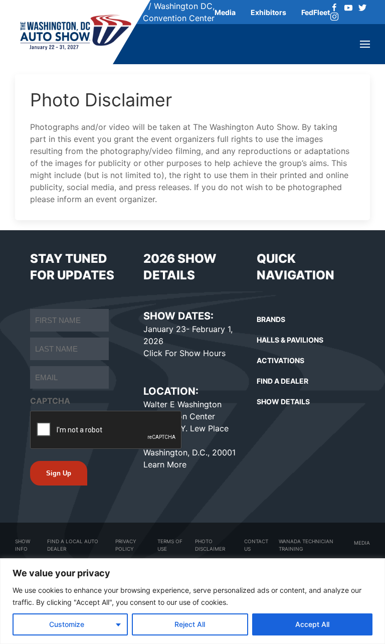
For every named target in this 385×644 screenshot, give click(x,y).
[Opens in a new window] (334, 7)
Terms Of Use (169, 545)
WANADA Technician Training (306, 545)
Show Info (22, 545)
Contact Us (256, 545)
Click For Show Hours (184, 353)
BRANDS (271, 319)
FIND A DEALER (282, 381)
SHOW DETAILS (283, 401)
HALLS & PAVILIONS (290, 340)
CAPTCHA (50, 401)
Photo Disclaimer (210, 545)
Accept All (312, 624)
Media (225, 12)
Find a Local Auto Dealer (72, 545)
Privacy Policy (125, 545)
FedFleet (315, 12)
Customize (66, 624)
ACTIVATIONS (280, 360)
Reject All (189, 624)
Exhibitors (268, 12)
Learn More (164, 464)
